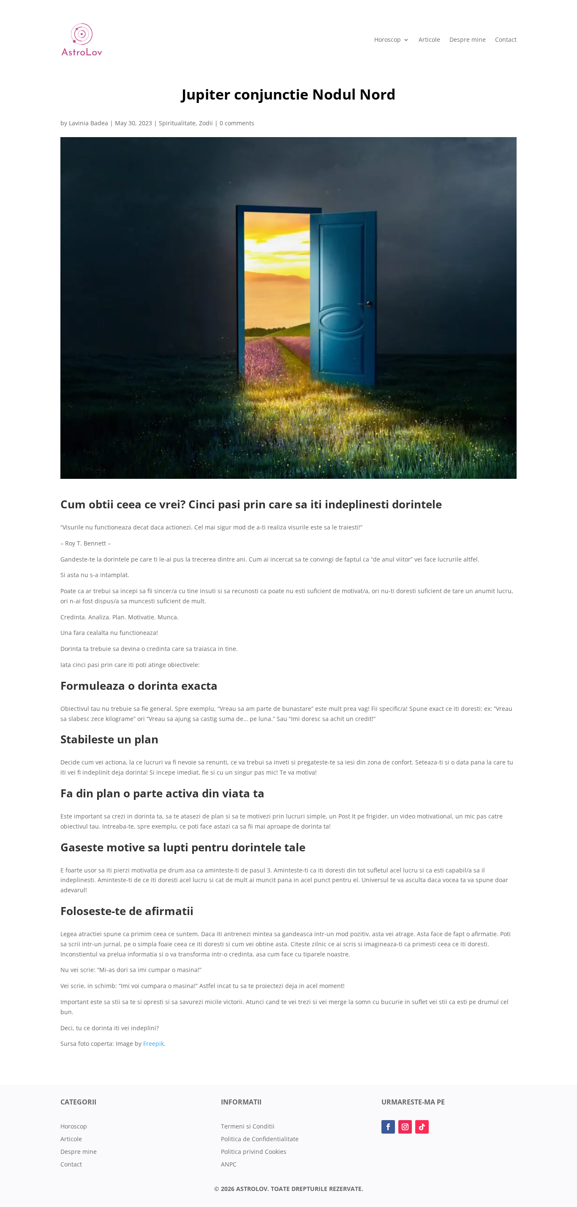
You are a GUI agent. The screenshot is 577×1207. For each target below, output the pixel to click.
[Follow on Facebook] (388, 1127)
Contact (506, 39)
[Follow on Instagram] (405, 1127)
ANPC (229, 1164)
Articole (429, 39)
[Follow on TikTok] (422, 1127)
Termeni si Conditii (248, 1126)
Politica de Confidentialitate (260, 1139)
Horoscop (387, 39)
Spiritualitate (177, 123)
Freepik (153, 1044)
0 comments (237, 123)
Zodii (206, 123)
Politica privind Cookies (253, 1152)
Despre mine (467, 39)
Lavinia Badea (88, 123)
